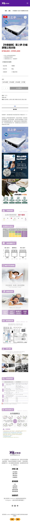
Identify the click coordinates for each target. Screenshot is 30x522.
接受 (12, 519)
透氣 (23, 99)
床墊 (5, 97)
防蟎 (25, 99)
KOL (15, 484)
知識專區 (15, 477)
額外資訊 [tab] (15, 109)
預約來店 (15, 475)
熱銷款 (16, 99)
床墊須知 (15, 486)
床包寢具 (15, 472)
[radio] (5, 82)
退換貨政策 (15, 489)
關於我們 (15, 473)
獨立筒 (19, 99)
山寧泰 (10, 99)
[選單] (27, 3)
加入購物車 (19, 88)
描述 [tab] (15, 106)
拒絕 (18, 519)
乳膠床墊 (6, 99)
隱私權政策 (15, 491)
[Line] (17, 506)
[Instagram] (15, 506)
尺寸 (3, 79)
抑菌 (13, 99)
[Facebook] (12, 506)
